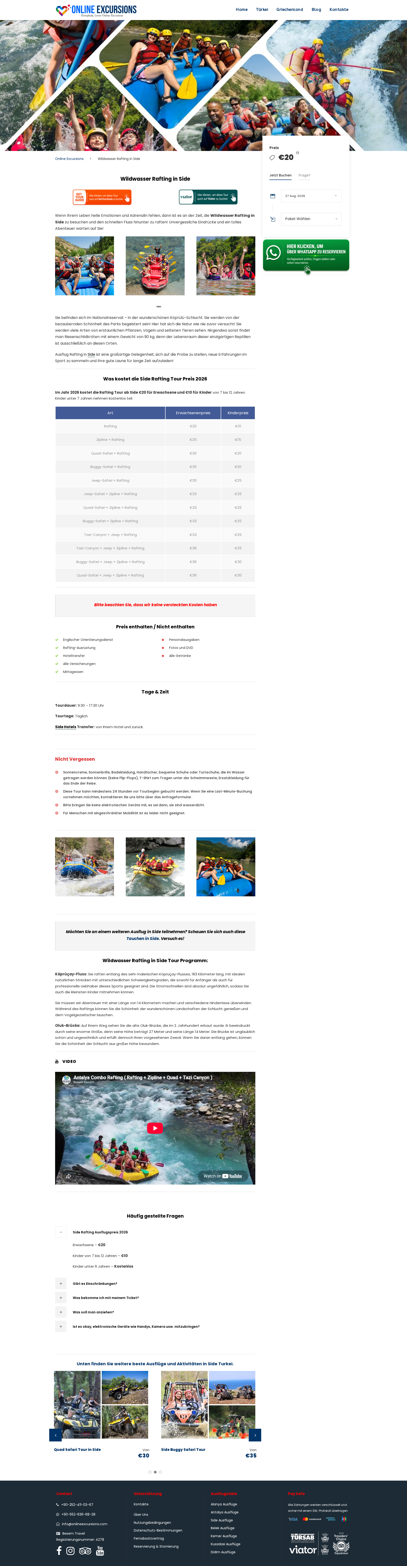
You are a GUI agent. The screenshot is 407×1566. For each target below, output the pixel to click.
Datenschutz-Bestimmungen (158, 1530)
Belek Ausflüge (223, 1528)
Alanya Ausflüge (224, 1504)
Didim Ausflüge (223, 1552)
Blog (316, 9)
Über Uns (141, 1514)
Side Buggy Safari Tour (183, 1449)
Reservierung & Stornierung (156, 1546)
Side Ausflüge (222, 1520)
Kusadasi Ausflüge (225, 1544)
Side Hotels (65, 726)
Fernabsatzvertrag (149, 1538)
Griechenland (290, 9)
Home (242, 9)
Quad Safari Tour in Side (77, 1449)
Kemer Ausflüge (224, 1536)
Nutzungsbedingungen (152, 1522)
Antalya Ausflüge (225, 1512)
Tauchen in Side (142, 938)
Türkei (262, 9)
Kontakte (339, 9)
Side (91, 354)
